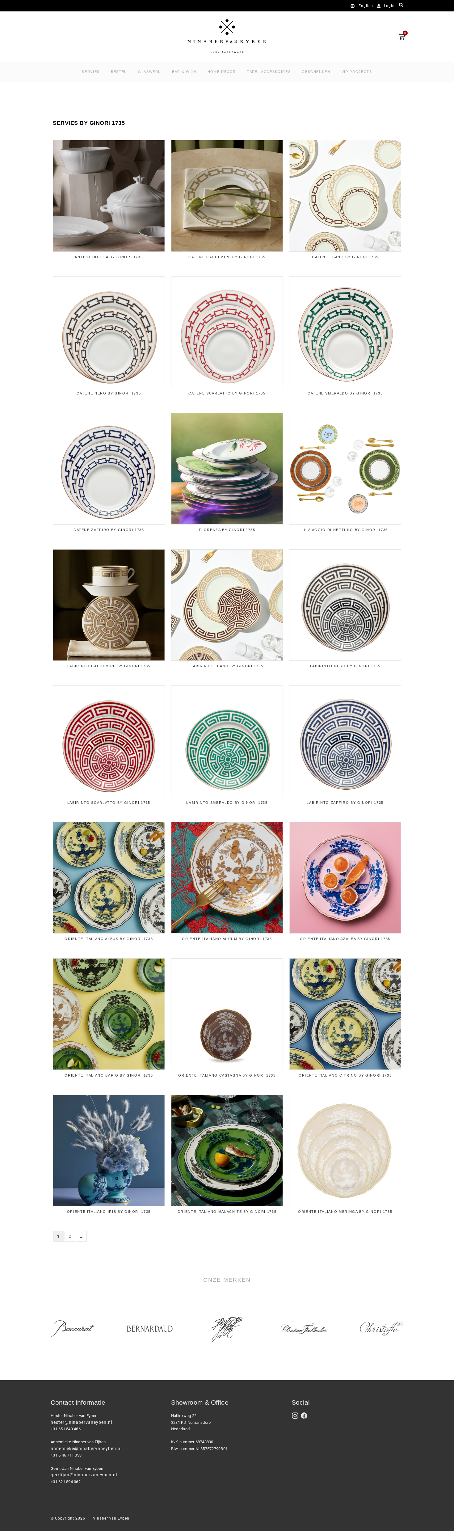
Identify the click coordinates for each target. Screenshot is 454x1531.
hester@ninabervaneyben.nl (81, 1422)
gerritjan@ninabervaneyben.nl (84, 1474)
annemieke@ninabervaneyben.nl (86, 1448)
